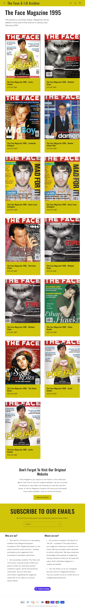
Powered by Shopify (52, 606)
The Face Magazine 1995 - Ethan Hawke (59, 328)
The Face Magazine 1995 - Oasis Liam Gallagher (22, 205)
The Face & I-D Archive (39, 606)
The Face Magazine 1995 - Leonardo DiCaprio (21, 144)
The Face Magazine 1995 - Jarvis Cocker (20, 83)
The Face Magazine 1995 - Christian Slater (21, 267)
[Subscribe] (58, 524)
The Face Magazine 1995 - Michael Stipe (60, 83)
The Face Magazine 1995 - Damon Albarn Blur (60, 144)
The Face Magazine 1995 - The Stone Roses (21, 389)
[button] (4, 3)
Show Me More (42, 497)
